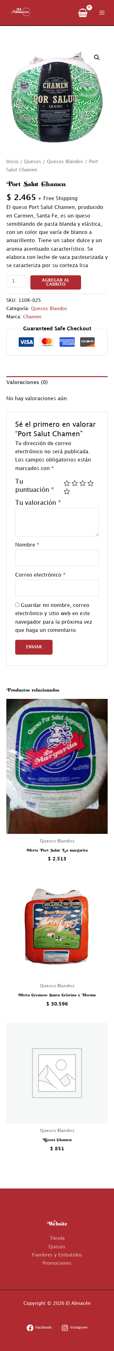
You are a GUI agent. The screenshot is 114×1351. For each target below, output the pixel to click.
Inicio (12, 162)
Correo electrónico (40, 575)
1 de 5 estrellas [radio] (67, 483)
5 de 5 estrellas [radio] (67, 491)
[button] (97, 57)
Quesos (32, 162)
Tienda (57, 1238)
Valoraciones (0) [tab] (27, 382)
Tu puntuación (34, 486)
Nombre (27, 545)
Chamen (32, 317)
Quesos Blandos (65, 162)
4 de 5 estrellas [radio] (90, 483)
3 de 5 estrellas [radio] (82, 483)
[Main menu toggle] (102, 12)
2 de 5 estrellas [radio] (75, 483)
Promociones (57, 1263)
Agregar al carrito (56, 282)
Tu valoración (38, 503)
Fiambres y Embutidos (57, 1255)
